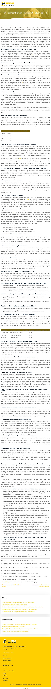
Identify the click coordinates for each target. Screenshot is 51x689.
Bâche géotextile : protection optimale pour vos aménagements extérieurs (19, 629)
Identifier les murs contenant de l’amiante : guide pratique (15, 631)
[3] (22, 82)
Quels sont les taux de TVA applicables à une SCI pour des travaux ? (18, 611)
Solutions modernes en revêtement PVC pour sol (13, 626)
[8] (2, 459)
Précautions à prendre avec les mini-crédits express (14, 604)
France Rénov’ (6, 582)
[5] (20, 158)
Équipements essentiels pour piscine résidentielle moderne (40, 585)
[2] (32, 55)
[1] (25, 29)
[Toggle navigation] (48, 4)
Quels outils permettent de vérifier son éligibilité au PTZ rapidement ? (18, 602)
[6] (28, 199)
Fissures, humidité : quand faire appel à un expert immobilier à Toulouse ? (19, 624)
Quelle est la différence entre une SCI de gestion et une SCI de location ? (19, 609)
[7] (14, 212)
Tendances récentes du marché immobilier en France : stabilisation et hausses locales (22, 607)
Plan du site (25, 688)
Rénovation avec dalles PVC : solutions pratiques (11, 585)
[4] (28, 131)
